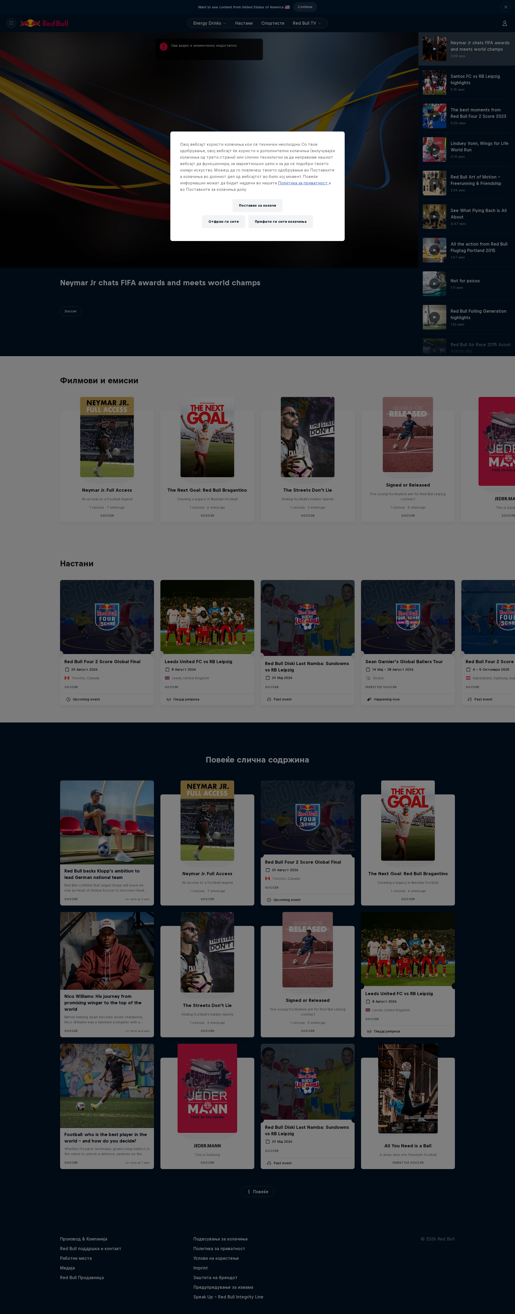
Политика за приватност (303, 183)
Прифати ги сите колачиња (281, 222)
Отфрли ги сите (223, 222)
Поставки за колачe (257, 205)
